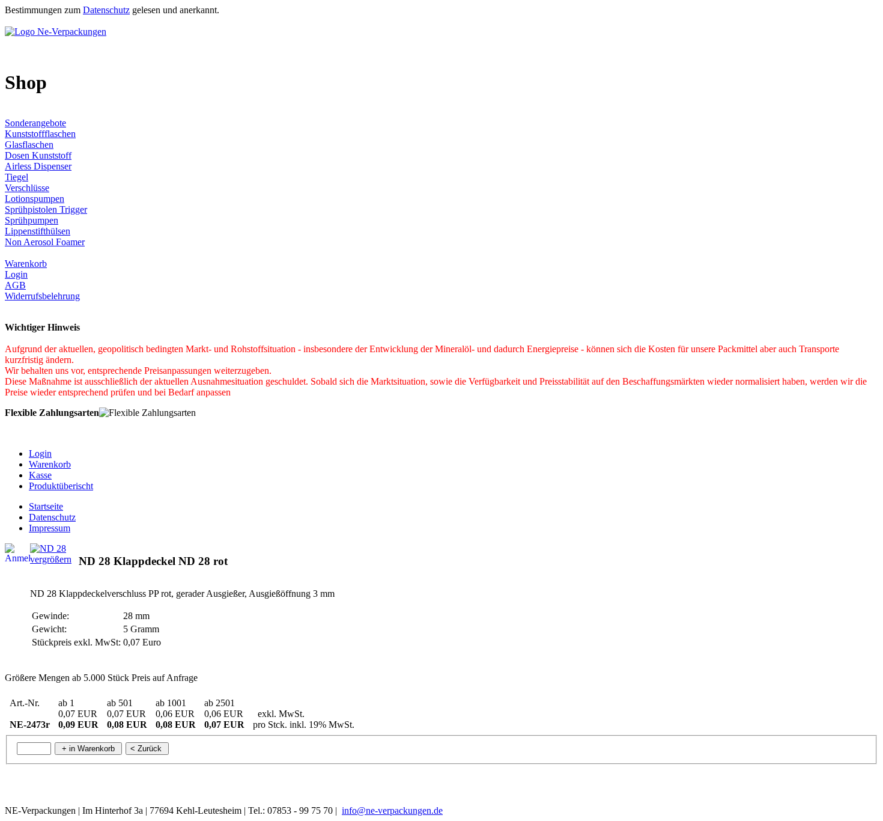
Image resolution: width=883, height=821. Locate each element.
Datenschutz (106, 10)
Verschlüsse (27, 188)
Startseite (46, 506)
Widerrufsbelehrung (42, 296)
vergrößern (50, 559)
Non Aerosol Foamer (45, 242)
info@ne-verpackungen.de (392, 810)
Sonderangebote (35, 123)
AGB (15, 285)
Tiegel (16, 177)
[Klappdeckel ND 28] (48, 548)
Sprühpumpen (31, 220)
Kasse (40, 475)
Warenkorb (26, 263)
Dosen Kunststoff (38, 155)
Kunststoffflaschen (40, 134)
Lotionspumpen (34, 199)
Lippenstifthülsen (37, 231)
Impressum (49, 528)
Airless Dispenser (38, 166)
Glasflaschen (29, 144)
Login (16, 274)
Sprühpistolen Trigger (46, 209)
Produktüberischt (61, 486)
